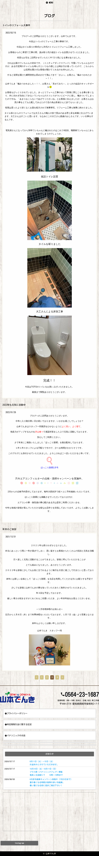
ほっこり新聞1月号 (49, 467)
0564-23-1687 (82, 694)
